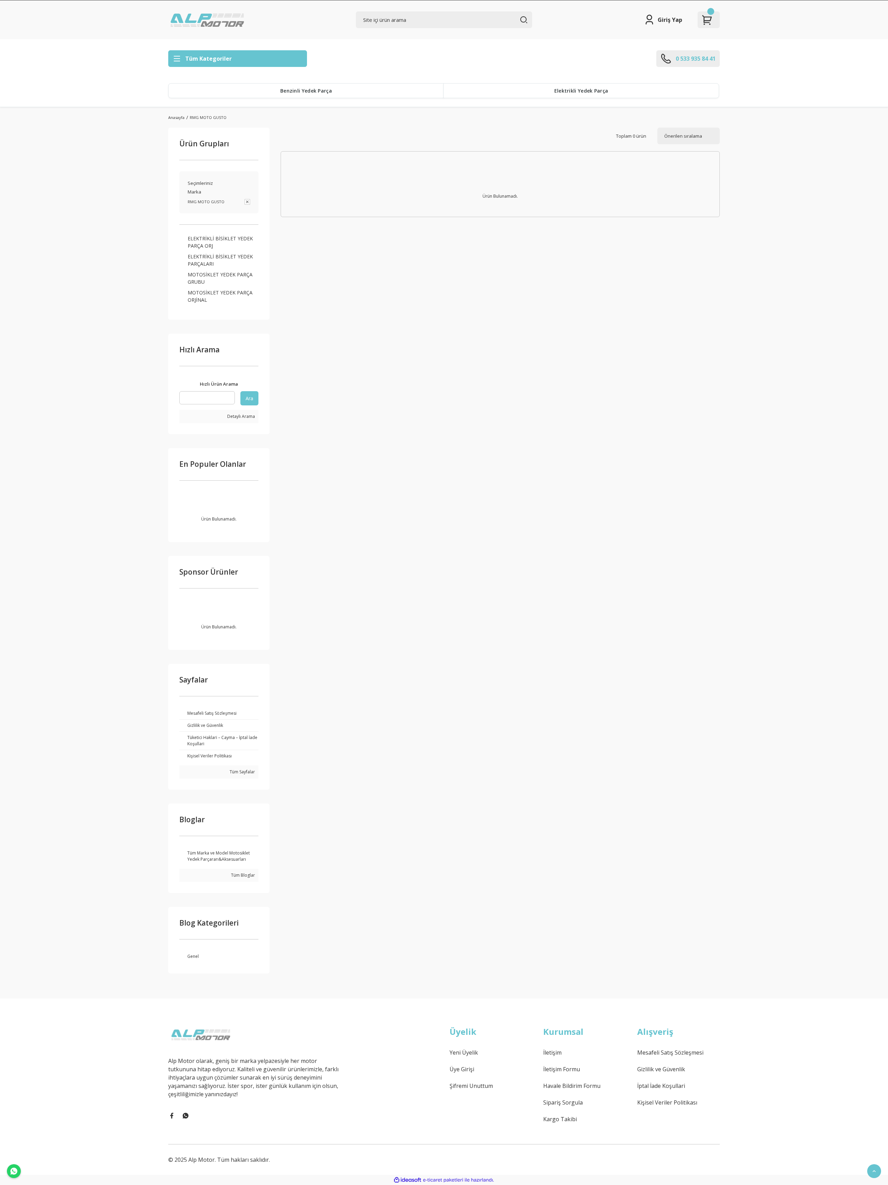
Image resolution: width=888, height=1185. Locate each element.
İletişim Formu (561, 1069)
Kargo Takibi (560, 1119)
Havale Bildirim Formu (571, 1086)
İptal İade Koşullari (661, 1086)
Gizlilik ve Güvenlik (661, 1069)
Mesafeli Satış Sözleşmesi (670, 1052)
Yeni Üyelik (464, 1052)
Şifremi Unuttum (471, 1086)
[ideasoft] (407, 1180)
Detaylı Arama (240, 416)
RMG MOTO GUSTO (208, 117)
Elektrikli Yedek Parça (581, 90)
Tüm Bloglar (242, 875)
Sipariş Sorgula (563, 1102)
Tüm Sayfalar (242, 772)
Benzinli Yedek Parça (306, 90)
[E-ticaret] (443, 1180)
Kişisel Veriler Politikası (667, 1102)
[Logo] (208, 19)
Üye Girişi (462, 1069)
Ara (249, 398)
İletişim (552, 1052)
